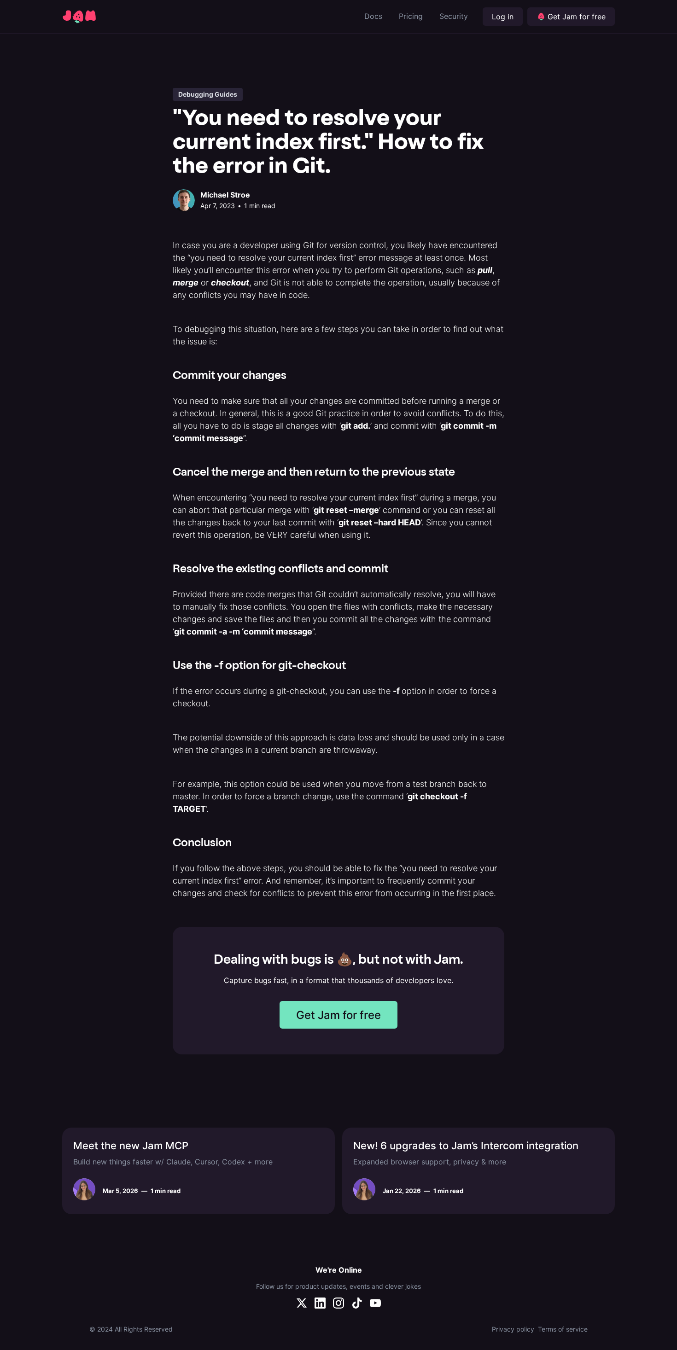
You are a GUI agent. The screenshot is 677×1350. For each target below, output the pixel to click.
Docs (373, 16)
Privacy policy (513, 1329)
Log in (503, 16)
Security (453, 16)
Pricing (411, 16)
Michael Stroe (225, 194)
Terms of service (563, 1329)
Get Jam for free (338, 1015)
